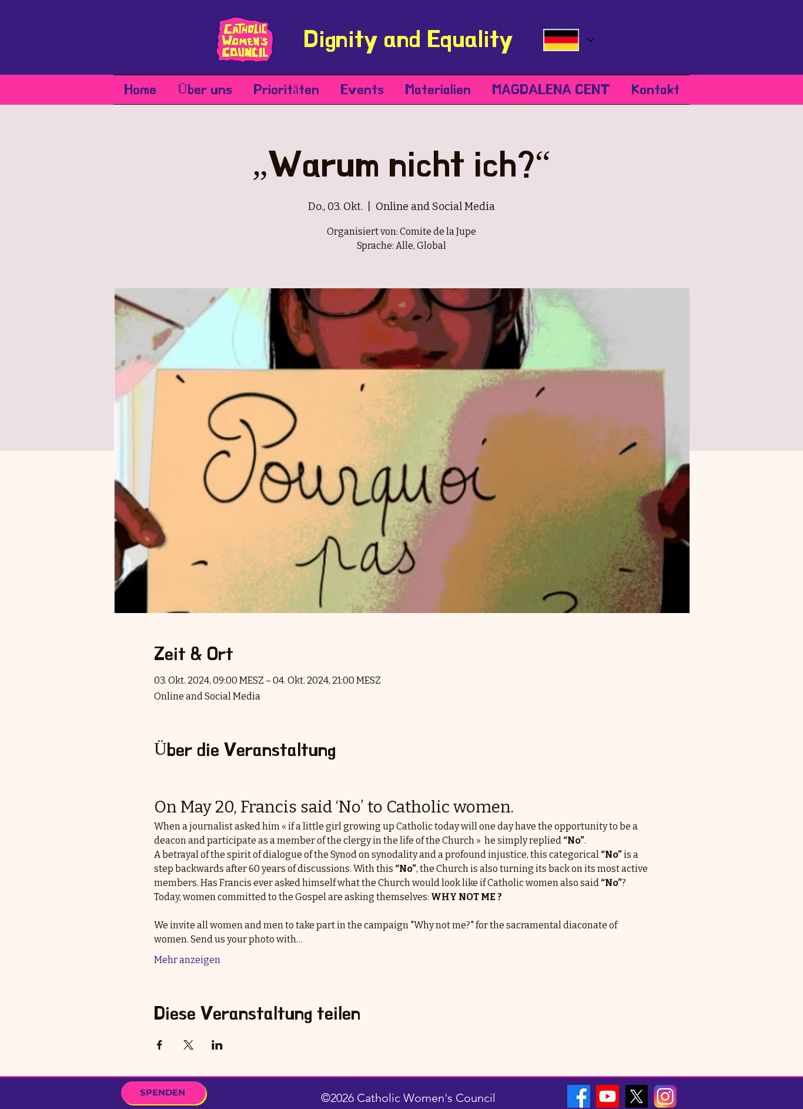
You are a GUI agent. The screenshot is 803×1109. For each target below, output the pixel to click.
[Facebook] (578, 1096)
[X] (636, 1096)
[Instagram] (665, 1096)
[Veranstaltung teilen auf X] (188, 1045)
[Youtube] (607, 1096)
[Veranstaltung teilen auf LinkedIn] (217, 1045)
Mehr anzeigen (187, 959)
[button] (205, 89)
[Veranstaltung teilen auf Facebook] (159, 1045)
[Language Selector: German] (568, 40)
